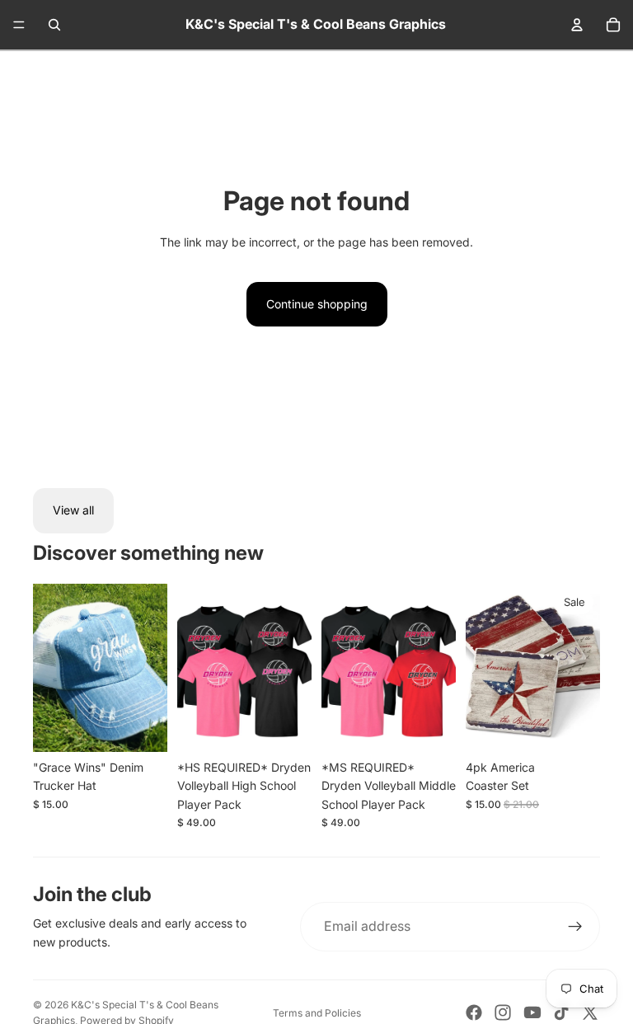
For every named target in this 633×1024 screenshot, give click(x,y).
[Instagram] (503, 1012)
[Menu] (19, 25)
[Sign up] (575, 926)
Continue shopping (317, 304)
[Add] (142, 726)
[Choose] (286, 726)
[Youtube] (532, 1012)
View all (73, 510)
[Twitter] (590, 1012)
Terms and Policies (317, 1013)
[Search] (54, 25)
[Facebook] (474, 1012)
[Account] (577, 25)
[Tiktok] (561, 1012)
